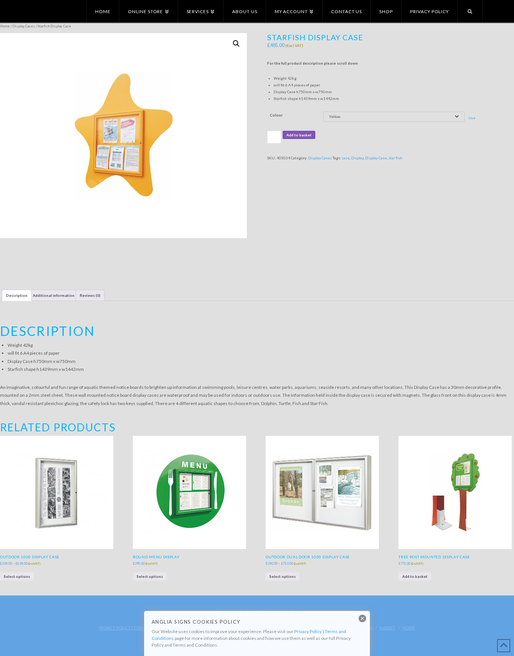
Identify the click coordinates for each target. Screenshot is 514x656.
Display (357, 158)
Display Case (376, 158)
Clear (472, 118)
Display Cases (23, 26)
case (346, 158)
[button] (236, 43)
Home (5, 26)
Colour (276, 115)
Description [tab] (16, 295)
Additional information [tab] (54, 295)
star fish (395, 158)
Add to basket (299, 135)
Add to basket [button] (414, 576)
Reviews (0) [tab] (90, 295)
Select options (17, 576)
